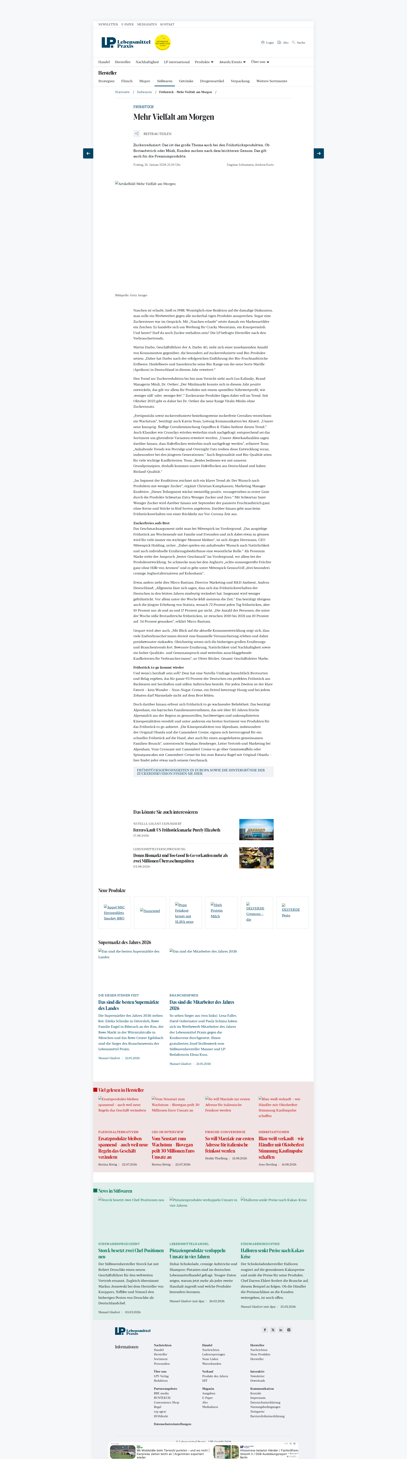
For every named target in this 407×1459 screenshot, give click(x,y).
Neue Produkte (260, 1354)
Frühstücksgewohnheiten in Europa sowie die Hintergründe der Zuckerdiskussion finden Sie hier (202, 772)
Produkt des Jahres (215, 1376)
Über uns (258, 61)
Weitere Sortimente (271, 80)
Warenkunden (211, 1363)
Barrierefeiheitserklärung (267, 1416)
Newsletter (108, 24)
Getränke (186, 80)
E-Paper (127, 24)
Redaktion (161, 1380)
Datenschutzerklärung (265, 1402)
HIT (204, 1380)
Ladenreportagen (213, 1354)
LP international (177, 61)
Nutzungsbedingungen (265, 1406)
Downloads (257, 1380)
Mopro (144, 80)
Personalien (162, 1363)
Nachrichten (210, 1349)
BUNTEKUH (162, 1397)
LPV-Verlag (161, 1376)
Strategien (106, 80)
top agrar (160, 1411)
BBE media (161, 1393)
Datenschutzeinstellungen (172, 1424)
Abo (205, 1402)
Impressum (258, 1397)
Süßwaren (164, 80)
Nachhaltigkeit (147, 61)
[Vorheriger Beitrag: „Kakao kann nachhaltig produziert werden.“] (88, 153)
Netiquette (257, 1411)
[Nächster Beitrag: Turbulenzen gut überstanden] (319, 153)
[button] (152, 133)
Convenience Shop (166, 1402)
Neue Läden (210, 1358)
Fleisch (126, 80)
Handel (104, 61)
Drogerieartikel (212, 80)
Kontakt (167, 24)
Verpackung (240, 80)
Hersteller (123, 61)
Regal (157, 1406)
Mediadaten (147, 24)
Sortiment (161, 1358)
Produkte (202, 61)
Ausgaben (208, 1393)
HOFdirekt (161, 1416)
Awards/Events (230, 61)
